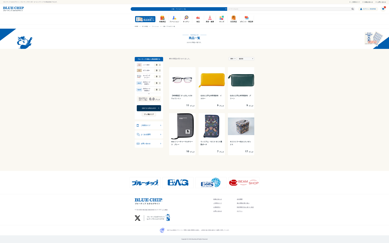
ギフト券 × (146, 70)
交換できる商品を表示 (149, 108)
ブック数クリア (149, 114)
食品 (198, 22)
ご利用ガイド (355, 2)
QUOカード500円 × (146, 83)
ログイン (240, 211)
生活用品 (233, 22)
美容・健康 (210, 22)
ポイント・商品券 (246, 22)
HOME (136, 26)
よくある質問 (146, 134)
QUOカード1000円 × (146, 89)
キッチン (186, 22)
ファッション (174, 22)
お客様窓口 (216, 207)
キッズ (221, 22)
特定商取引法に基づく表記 (245, 207)
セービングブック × (146, 76)
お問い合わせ (381, 2)
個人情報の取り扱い (243, 203)
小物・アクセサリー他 (169, 26)
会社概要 (240, 199)
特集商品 (162, 22)
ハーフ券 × (146, 65)
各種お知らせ (368, 2)
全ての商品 (145, 26)
